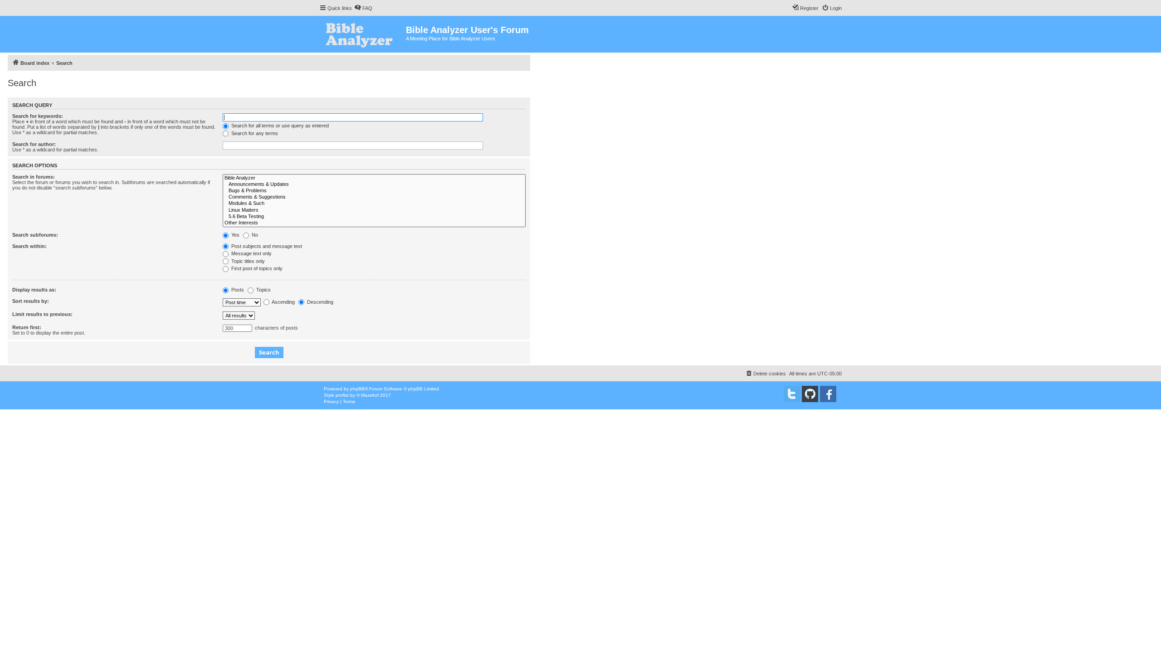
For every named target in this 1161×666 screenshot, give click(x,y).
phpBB (357, 388)
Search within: (29, 246)
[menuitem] (363, 8)
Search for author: (34, 144)
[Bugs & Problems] (374, 191)
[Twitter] (792, 394)
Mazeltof (370, 395)
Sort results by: (30, 301)
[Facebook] (828, 394)
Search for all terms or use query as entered (279, 125)
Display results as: (34, 289)
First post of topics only (256, 268)
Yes (234, 235)
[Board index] (362, 34)
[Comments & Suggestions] (374, 197)
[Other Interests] (374, 223)
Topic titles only (247, 261)
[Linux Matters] (374, 210)
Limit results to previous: (42, 314)
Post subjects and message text (266, 246)
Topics (263, 289)
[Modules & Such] (374, 203)
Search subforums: (35, 235)
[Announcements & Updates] (374, 184)
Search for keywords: (37, 116)
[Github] (810, 394)
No (254, 235)
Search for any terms (254, 133)
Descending (319, 302)
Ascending (283, 302)
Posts (237, 289)
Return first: (26, 327)
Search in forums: (33, 177)
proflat (342, 395)
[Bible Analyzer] (374, 178)
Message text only (251, 253)
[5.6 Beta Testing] (374, 217)
